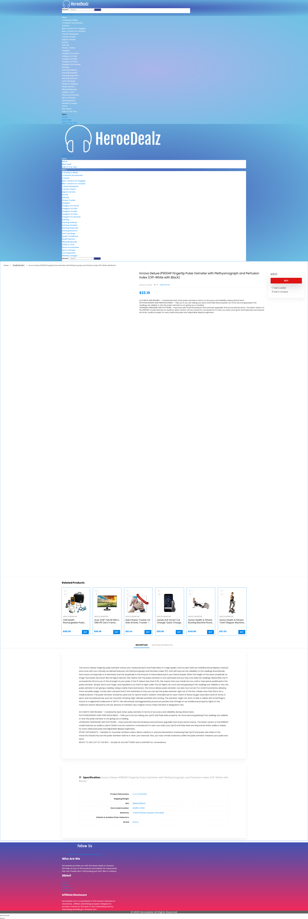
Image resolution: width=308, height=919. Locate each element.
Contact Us (67, 888)
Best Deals (66, 108)
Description (142, 645)
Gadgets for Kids (69, 56)
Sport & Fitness (68, 97)
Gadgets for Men (69, 59)
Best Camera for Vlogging (73, 28)
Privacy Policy (68, 890)
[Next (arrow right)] (3, 918)
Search (65, 9)
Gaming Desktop (69, 70)
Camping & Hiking (70, 20)
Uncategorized (68, 100)
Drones (65, 42)
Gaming (65, 67)
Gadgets (66, 50)
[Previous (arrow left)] (1, 918)
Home (64, 106)
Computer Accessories (72, 23)
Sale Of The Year (69, 111)
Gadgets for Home (70, 53)
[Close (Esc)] (8, 915)
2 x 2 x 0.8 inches (140, 794)
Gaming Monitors (69, 78)
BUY (286, 281)
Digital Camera (68, 39)
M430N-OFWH (139, 808)
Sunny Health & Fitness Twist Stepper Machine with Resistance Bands (231, 622)
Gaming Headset (69, 72)
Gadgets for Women (71, 64)
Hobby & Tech (68, 92)
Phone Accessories (70, 95)
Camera (65, 25)
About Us (66, 885)
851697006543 (139, 803)
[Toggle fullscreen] (3, 915)
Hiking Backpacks (69, 89)
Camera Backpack (70, 34)
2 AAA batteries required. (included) (148, 813)
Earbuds (65, 45)
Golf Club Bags (68, 81)
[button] (79, 17)
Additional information (162, 645)
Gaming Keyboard (70, 75)
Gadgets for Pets (70, 61)
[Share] (6, 915)
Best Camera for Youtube (73, 31)
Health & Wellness (70, 84)
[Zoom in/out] (1, 915)
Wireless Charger (69, 103)
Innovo (136, 822)
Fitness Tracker (68, 48)
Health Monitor (68, 86)
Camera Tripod (69, 36)
